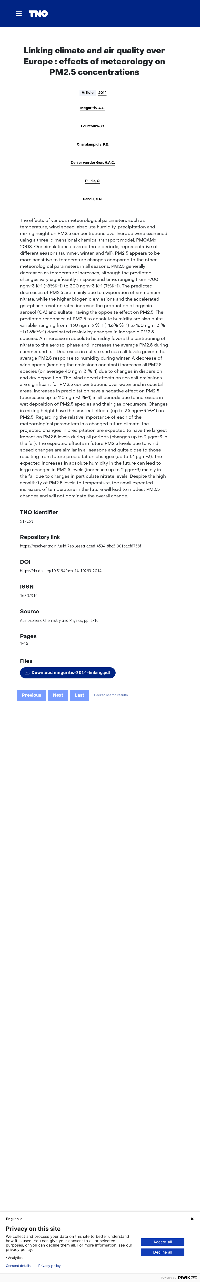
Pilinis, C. (92, 181)
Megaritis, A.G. (92, 108)
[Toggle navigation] (19, 13)
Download (71, 672)
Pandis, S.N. (92, 199)
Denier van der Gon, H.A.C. (93, 163)
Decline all (162, 1252)
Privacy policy (49, 1266)
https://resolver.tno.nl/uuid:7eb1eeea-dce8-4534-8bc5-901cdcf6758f (80, 546)
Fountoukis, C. (93, 126)
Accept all (162, 1241)
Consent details (18, 1266)
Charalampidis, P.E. (93, 144)
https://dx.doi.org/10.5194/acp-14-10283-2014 (60, 571)
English (12, 1219)
